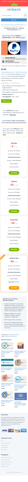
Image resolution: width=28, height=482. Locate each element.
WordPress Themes (5, 464)
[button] (15, 19)
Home (2, 24)
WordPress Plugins (5, 459)
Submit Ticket (4, 447)
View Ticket (4, 449)
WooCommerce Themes (6, 462)
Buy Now (14, 173)
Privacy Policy (4, 445)
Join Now (14, 5)
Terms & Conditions (5, 443)
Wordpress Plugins (9, 24)
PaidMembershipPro (19, 24)
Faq (2, 441)
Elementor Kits (4, 466)
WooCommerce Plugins (6, 457)
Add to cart (6, 101)
